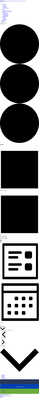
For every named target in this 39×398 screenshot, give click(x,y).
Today (2, 338)
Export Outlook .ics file (4, 378)
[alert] (19, 168)
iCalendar (3, 375)
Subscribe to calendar (2, 345)
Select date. (6, 330)
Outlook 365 (3, 376)
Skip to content (2, 0)
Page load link (1, 395)
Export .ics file (3, 377)
